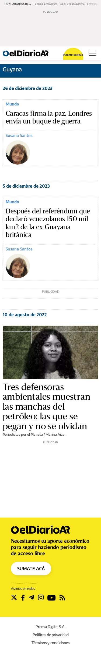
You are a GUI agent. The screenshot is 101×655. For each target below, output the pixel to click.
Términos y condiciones (50, 643)
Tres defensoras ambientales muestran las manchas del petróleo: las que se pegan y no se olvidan (46, 406)
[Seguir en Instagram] (41, 597)
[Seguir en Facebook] (23, 598)
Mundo (12, 103)
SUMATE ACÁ (31, 568)
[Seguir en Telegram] (31, 597)
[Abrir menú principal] (92, 53)
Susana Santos (19, 135)
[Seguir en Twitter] (14, 597)
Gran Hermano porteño (72, 3)
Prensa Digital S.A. (50, 626)
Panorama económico (45, 3)
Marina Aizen (56, 434)
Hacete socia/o (73, 54)
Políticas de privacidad (51, 634)
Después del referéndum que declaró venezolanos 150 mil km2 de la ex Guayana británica (48, 223)
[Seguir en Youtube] (51, 598)
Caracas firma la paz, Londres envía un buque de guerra (49, 117)
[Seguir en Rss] (62, 597)
